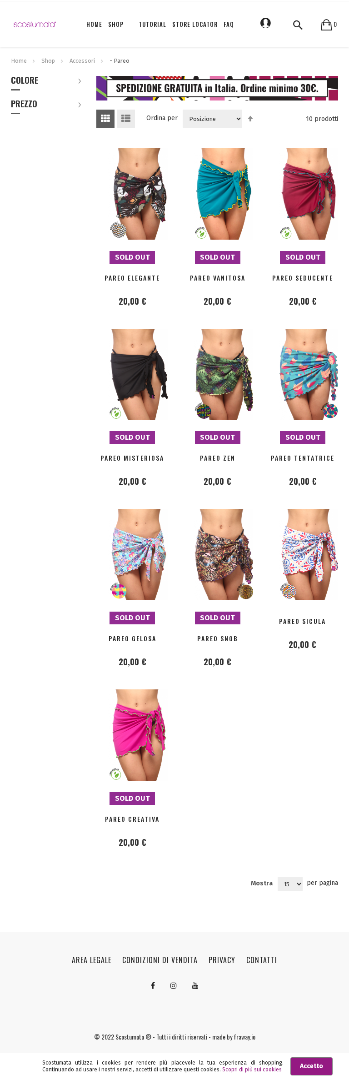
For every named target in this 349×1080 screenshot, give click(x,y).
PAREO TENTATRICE (302, 457)
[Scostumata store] (35, 24)
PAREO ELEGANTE (132, 277)
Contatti (261, 959)
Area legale (91, 959)
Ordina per (162, 118)
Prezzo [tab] (24, 105)
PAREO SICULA (302, 621)
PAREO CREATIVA (132, 819)
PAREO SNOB (217, 638)
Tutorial (152, 24)
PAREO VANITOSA (217, 277)
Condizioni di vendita (160, 959)
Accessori (83, 60)
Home (19, 60)
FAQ (229, 24)
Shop (48, 60)
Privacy (222, 959)
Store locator (195, 24)
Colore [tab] (24, 81)
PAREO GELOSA (132, 638)
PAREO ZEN (217, 457)
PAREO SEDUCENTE (302, 277)
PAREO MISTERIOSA (132, 457)
